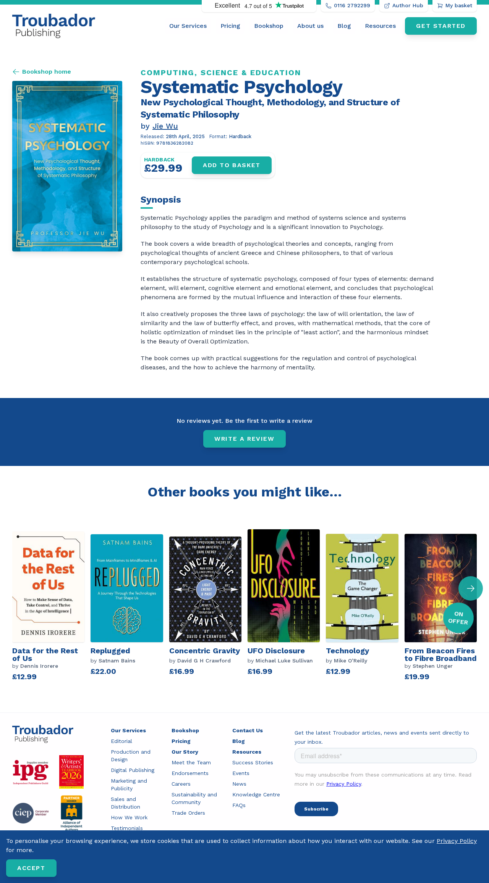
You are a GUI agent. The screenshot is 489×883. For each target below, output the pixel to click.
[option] (51, 606)
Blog (344, 25)
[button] (470, 588)
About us (310, 25)
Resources (380, 25)
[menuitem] (188, 26)
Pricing (230, 25)
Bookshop (268, 25)
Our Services (188, 25)
